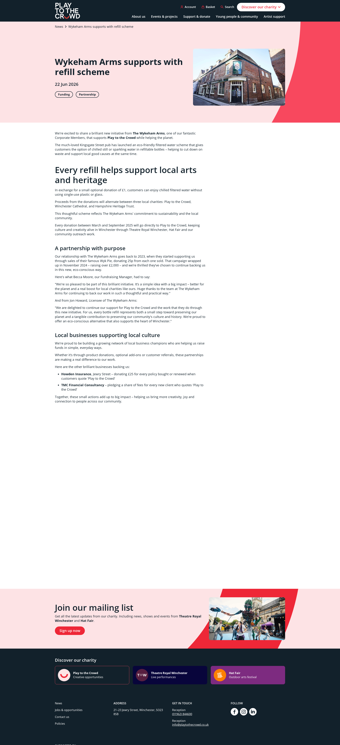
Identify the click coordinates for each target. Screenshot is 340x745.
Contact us (62, 717)
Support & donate (196, 16)
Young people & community (237, 16)
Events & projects (164, 16)
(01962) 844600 (182, 714)
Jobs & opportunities (69, 710)
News (58, 703)
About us (138, 16)
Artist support (274, 16)
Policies (60, 724)
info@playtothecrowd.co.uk (190, 725)
